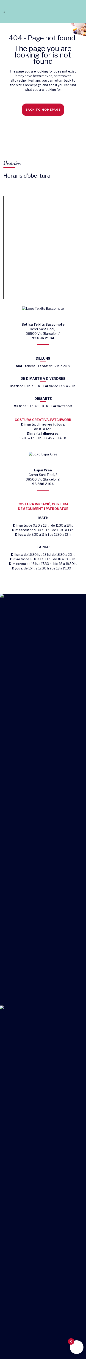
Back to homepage (43, 109)
